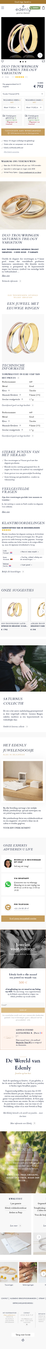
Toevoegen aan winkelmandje (23, 132)
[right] (40, 55)
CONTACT (4, 1298)
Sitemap (41, 1298)
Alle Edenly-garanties (11, 152)
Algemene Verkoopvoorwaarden (23, 1298)
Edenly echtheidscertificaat (13, 148)
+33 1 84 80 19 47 (21, 908)
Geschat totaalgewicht (11, 399)
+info (28, 1020)
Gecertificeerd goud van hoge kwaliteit (16, 405)
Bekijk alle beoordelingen (11, 571)
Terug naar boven (23, 1334)
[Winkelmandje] (43, 7)
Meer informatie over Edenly (21, 1123)
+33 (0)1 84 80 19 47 (26, 1315)
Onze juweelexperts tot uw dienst (30, 172)
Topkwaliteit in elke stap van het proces (21, 376)
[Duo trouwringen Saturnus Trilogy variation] (23, 38)
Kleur (4, 390)
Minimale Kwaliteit (10, 395)
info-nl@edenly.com (26, 1319)
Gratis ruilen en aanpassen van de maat (18, 144)
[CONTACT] (26, 1324)
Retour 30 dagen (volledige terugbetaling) (19, 141)
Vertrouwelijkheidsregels (23, 1303)
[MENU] (3, 7)
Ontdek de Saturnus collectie (13, 726)
